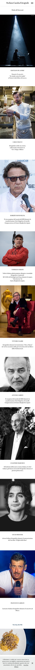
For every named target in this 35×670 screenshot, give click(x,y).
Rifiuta (16, 667)
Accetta (26, 665)
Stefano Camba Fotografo (17, 3)
